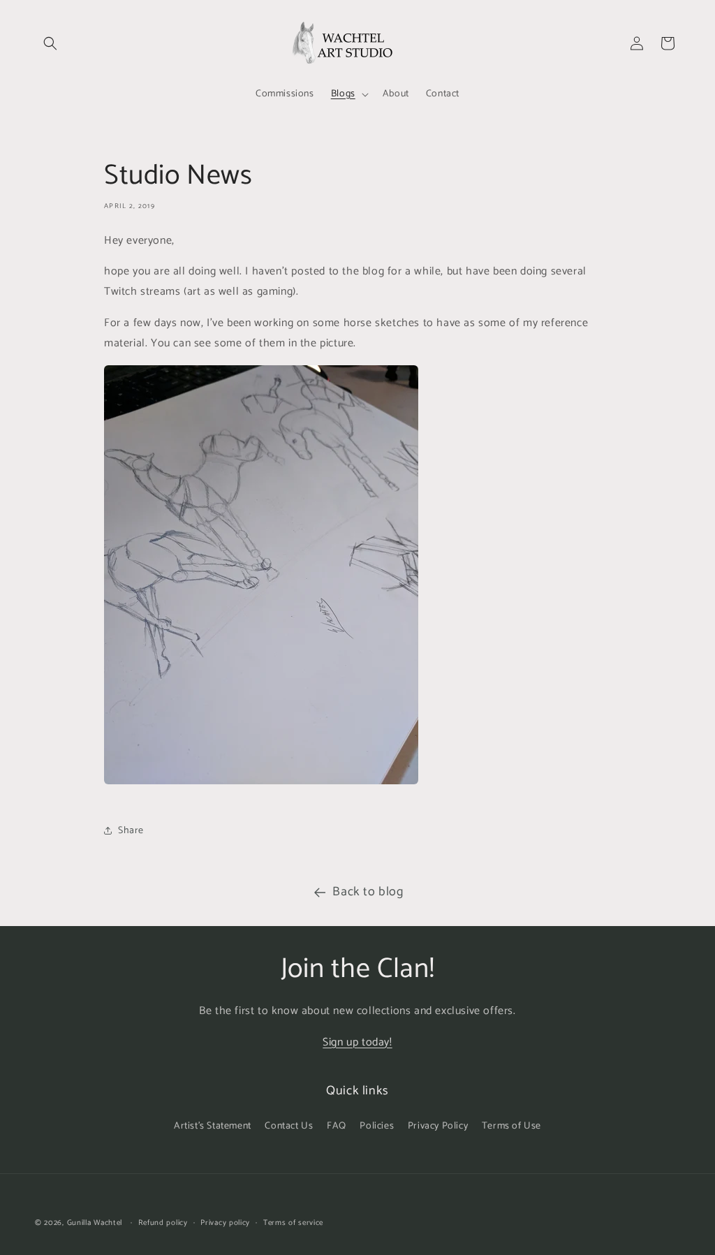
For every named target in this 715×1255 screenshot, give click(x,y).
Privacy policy (225, 1223)
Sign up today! (357, 1042)
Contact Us (289, 1126)
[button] (50, 43)
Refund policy (163, 1223)
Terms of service (293, 1223)
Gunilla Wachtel (95, 1223)
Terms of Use (511, 1126)
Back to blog (367, 891)
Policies (377, 1126)
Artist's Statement (212, 1126)
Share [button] (131, 831)
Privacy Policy (438, 1126)
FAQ (336, 1126)
